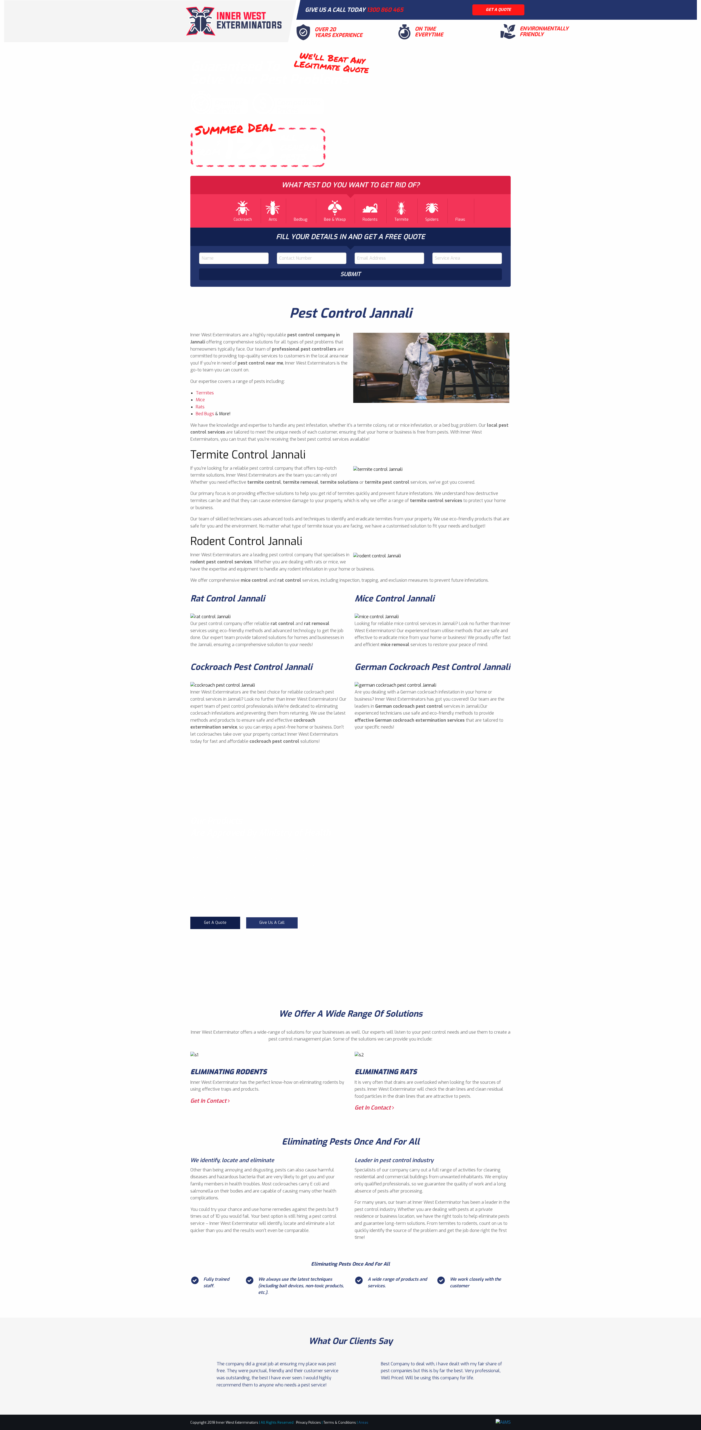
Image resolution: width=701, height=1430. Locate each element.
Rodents (370, 219)
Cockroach (243, 219)
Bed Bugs (205, 414)
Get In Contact (209, 1101)
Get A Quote (215, 922)
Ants (273, 219)
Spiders (432, 219)
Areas (363, 1422)
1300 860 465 (385, 10)
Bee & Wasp (335, 219)
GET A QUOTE (498, 9)
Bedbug (300, 219)
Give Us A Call (272, 922)
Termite (401, 219)
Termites (205, 393)
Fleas (460, 219)
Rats (200, 407)
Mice (200, 400)
